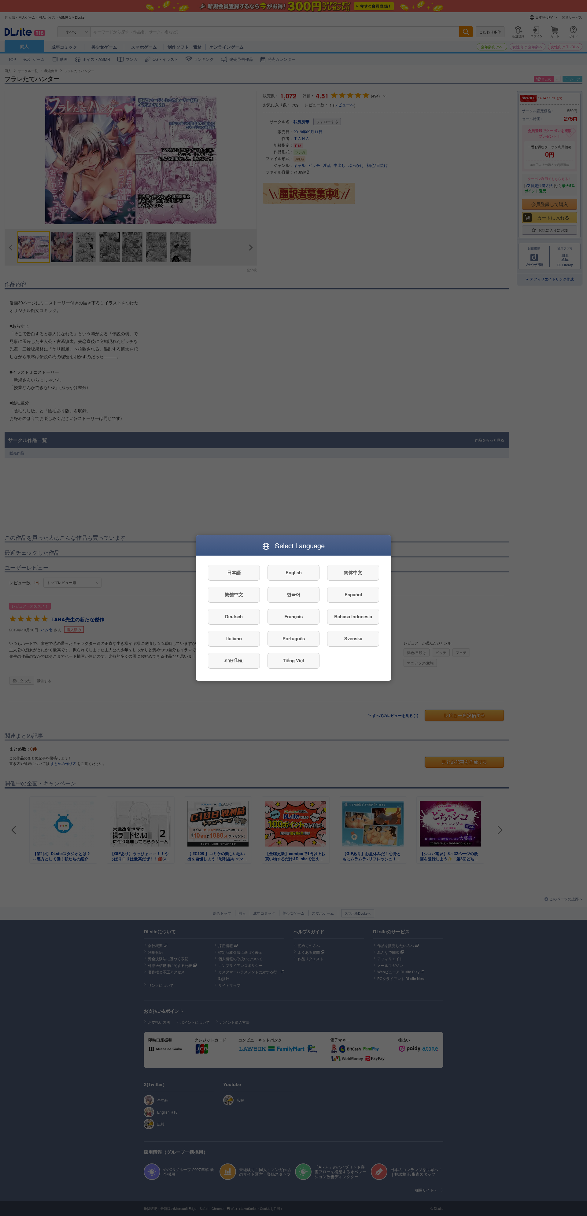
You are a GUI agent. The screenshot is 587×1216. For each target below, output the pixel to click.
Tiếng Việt (293, 660)
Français (293, 616)
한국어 (294, 594)
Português (293, 638)
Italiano (234, 638)
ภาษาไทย (234, 660)
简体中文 (353, 572)
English (294, 572)
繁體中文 (234, 594)
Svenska (353, 638)
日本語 (234, 572)
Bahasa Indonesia (353, 616)
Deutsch (234, 616)
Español (353, 594)
